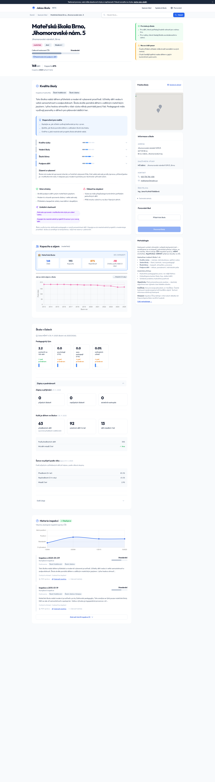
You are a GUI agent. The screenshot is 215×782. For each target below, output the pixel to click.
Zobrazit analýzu (60, 579)
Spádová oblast (175, 85)
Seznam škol (146, 8)
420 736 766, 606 (147, 177)
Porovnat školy (159, 229)
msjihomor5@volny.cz (149, 180)
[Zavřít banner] (212, 2)
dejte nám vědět (140, 2)
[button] (158, 110)
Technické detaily (145, 198)
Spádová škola (160, 8)
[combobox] (139, 15)
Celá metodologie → (144, 301)
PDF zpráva (45, 579)
